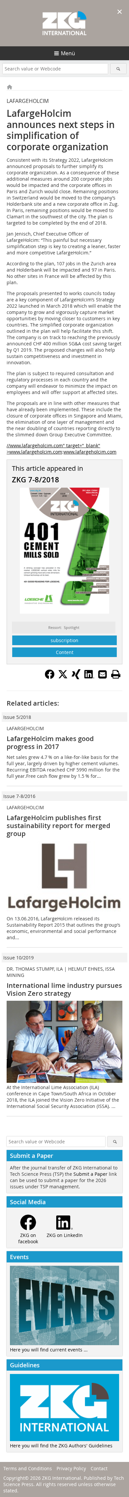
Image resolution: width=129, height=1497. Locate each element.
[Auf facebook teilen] (49, 677)
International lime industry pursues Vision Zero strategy (64, 989)
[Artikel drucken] (115, 674)
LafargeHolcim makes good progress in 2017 (50, 742)
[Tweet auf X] (62, 677)
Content (64, 652)
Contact (99, 1468)
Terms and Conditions (27, 1468)
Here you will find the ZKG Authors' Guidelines (61, 1445)
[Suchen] (118, 69)
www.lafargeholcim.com (90, 452)
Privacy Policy (71, 1468)
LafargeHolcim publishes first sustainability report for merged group (58, 825)
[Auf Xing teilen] (76, 677)
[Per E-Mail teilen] (102, 674)
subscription (64, 640)
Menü (68, 53)
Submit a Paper (90, 1174)
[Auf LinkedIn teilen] (89, 677)
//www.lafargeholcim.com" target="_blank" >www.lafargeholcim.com (53, 448)
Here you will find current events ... (49, 1349)
